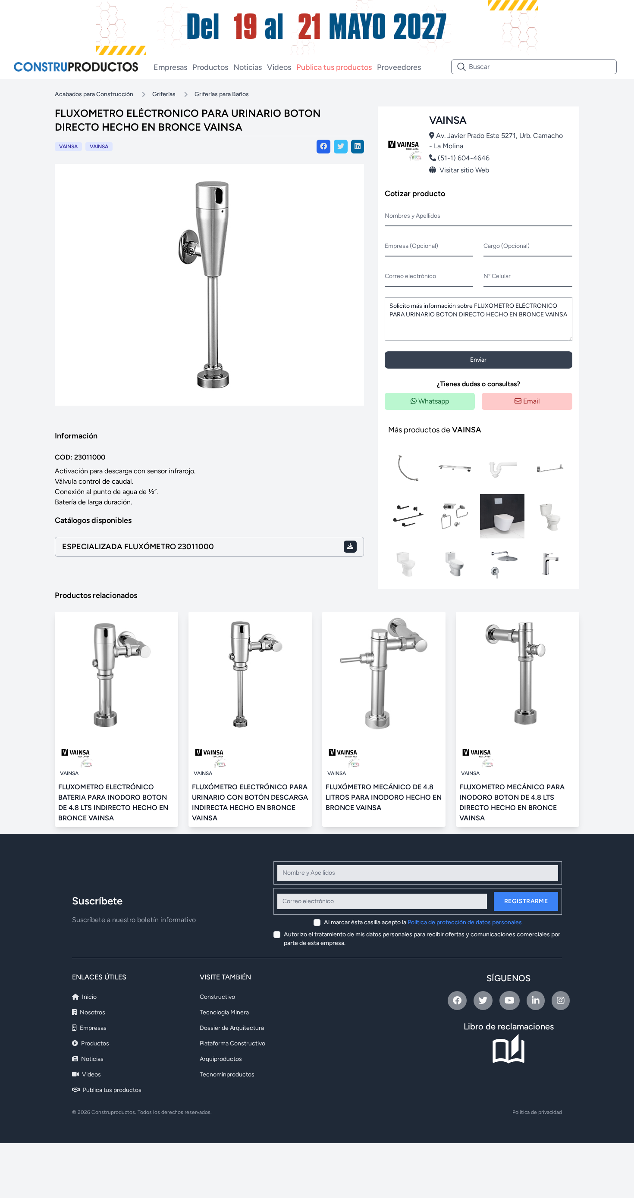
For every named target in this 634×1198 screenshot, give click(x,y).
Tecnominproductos (227, 1074)
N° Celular (497, 276)
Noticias (247, 67)
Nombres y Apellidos (412, 215)
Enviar (478, 359)
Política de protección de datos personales (465, 922)
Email (530, 401)
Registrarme (526, 901)
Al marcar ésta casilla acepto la (423, 922)
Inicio (89, 997)
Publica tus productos (334, 67)
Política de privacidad (537, 1112)
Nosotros (91, 1012)
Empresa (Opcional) (411, 246)
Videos (279, 67)
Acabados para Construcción (94, 94)
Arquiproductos (221, 1059)
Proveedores (399, 67)
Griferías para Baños (222, 94)
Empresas (170, 67)
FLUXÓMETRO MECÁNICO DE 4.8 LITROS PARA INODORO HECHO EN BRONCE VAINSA (384, 797)
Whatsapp (433, 401)
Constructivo (217, 997)
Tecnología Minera (224, 1012)
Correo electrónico (410, 276)
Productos (210, 67)
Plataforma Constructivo (232, 1043)
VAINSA (99, 147)
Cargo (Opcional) (506, 246)
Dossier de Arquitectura (232, 1028)
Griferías (164, 94)
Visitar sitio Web (464, 170)
